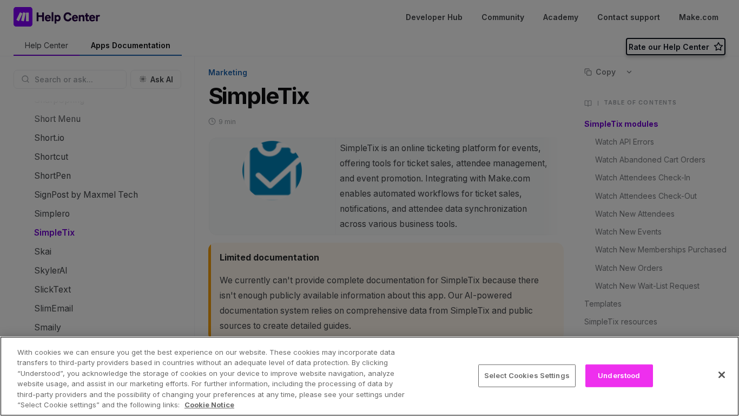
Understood (619, 375)
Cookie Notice (209, 404)
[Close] (722, 375)
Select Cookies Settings (527, 375)
